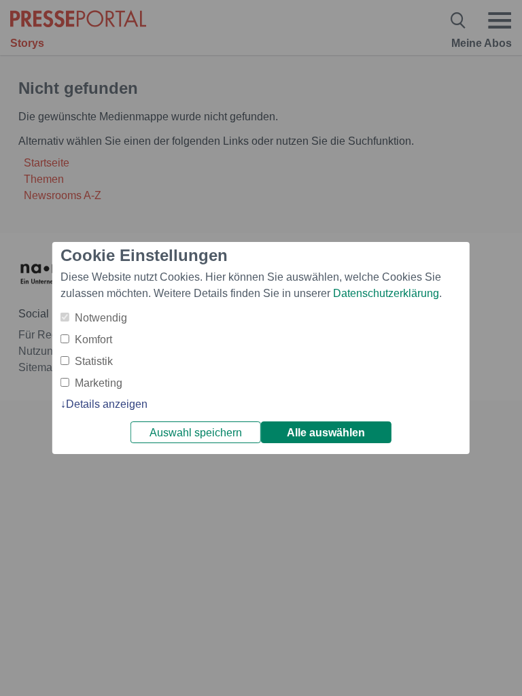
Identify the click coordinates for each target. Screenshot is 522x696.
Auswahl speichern (196, 432)
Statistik (94, 361)
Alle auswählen (326, 432)
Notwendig (101, 318)
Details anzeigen (106, 404)
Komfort (93, 339)
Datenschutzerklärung (386, 293)
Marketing (98, 383)
